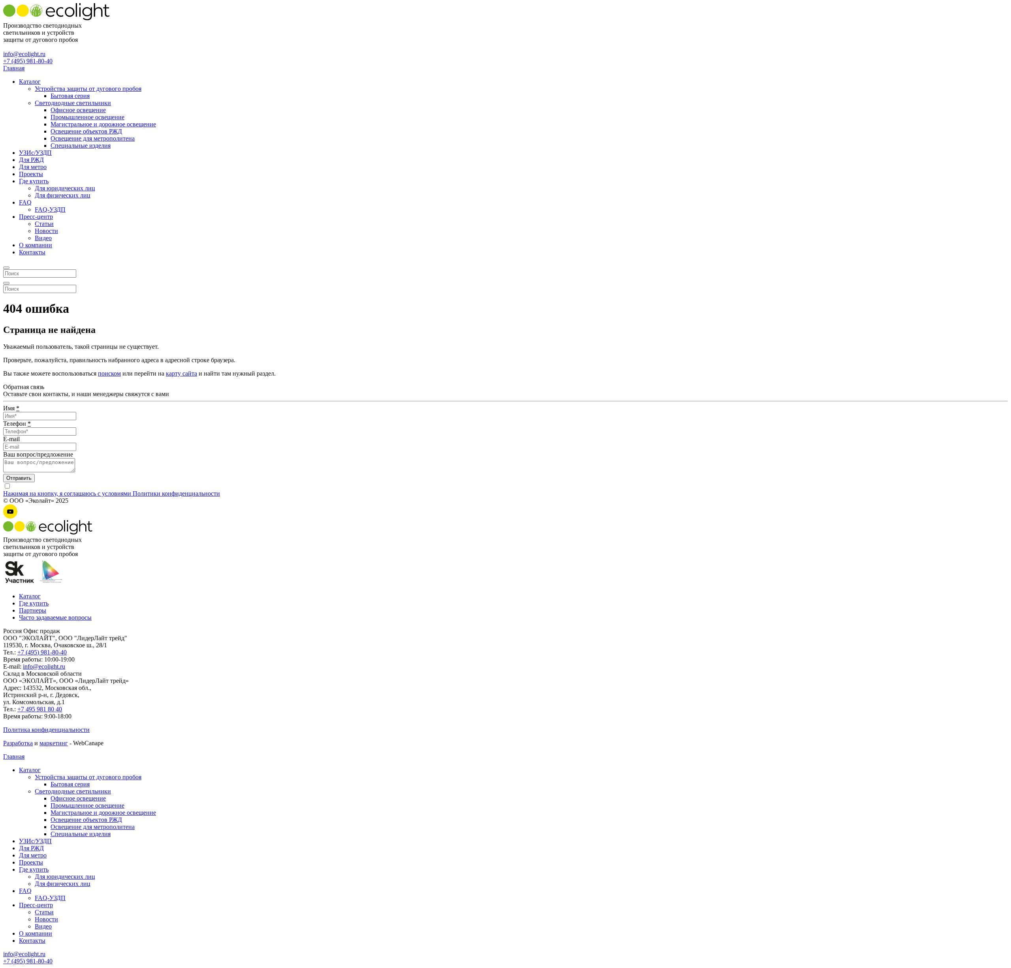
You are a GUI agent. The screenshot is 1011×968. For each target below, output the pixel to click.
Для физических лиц (62, 195)
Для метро (33, 167)
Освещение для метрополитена (93, 138)
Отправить (19, 478)
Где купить (34, 181)
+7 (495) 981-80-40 (28, 61)
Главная (13, 68)
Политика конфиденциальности (46, 729)
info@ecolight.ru (24, 54)
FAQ (25, 202)
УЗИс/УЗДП (35, 152)
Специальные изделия (81, 145)
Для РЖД (31, 159)
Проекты (31, 174)
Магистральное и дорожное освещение (103, 124)
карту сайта (181, 373)
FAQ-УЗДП (50, 209)
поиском (109, 373)
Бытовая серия (70, 95)
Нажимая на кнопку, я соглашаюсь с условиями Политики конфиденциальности (111, 493)
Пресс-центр (36, 216)
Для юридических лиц (65, 188)
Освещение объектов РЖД (86, 131)
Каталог (30, 81)
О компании (35, 245)
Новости (46, 230)
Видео (43, 238)
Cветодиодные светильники (73, 103)
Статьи (44, 223)
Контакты (32, 252)
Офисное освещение (78, 110)
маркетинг (53, 743)
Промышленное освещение (87, 117)
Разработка (18, 743)
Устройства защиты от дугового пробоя (88, 88)
